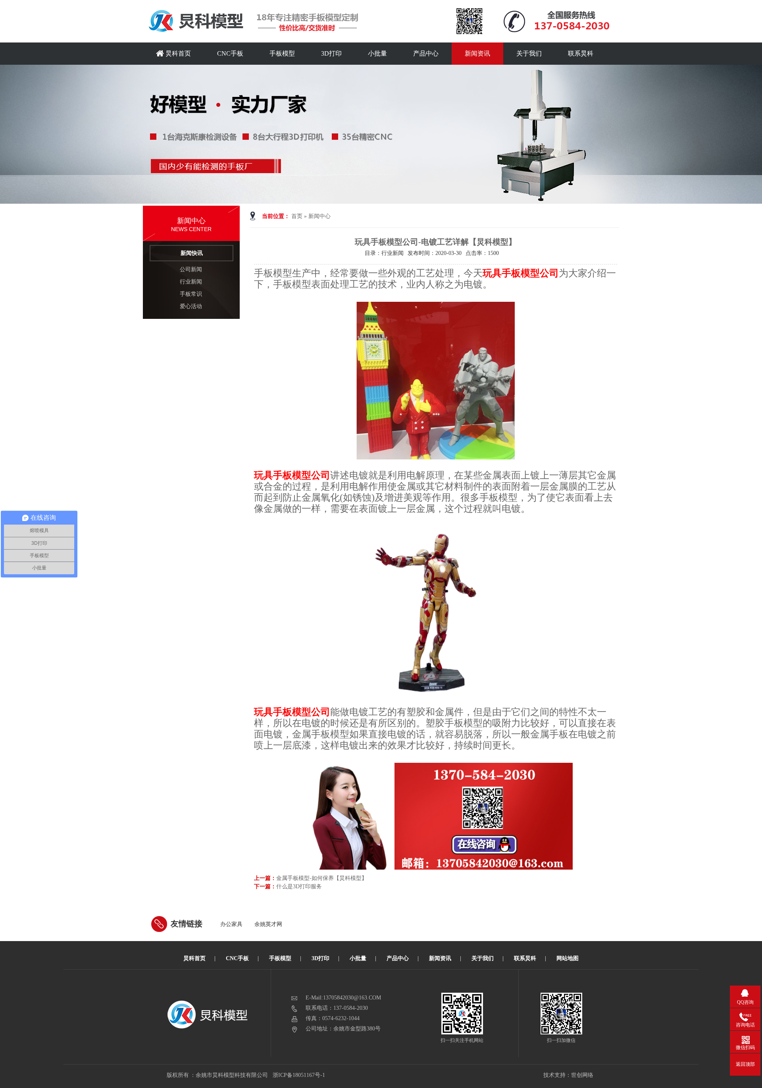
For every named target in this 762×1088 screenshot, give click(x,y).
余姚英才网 (268, 924)
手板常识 (191, 294)
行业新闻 (191, 282)
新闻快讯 (192, 253)
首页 (296, 216)
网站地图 (567, 958)
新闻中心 (319, 216)
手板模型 (282, 53)
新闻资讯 (477, 53)
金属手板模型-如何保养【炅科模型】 (321, 878)
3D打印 (331, 53)
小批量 (377, 53)
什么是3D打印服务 (299, 886)
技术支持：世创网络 (568, 1075)
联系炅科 (580, 53)
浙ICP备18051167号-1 (299, 1075)
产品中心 (426, 53)
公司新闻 (191, 269)
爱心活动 (191, 306)
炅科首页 (177, 53)
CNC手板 (230, 53)
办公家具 (231, 924)
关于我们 (529, 53)
